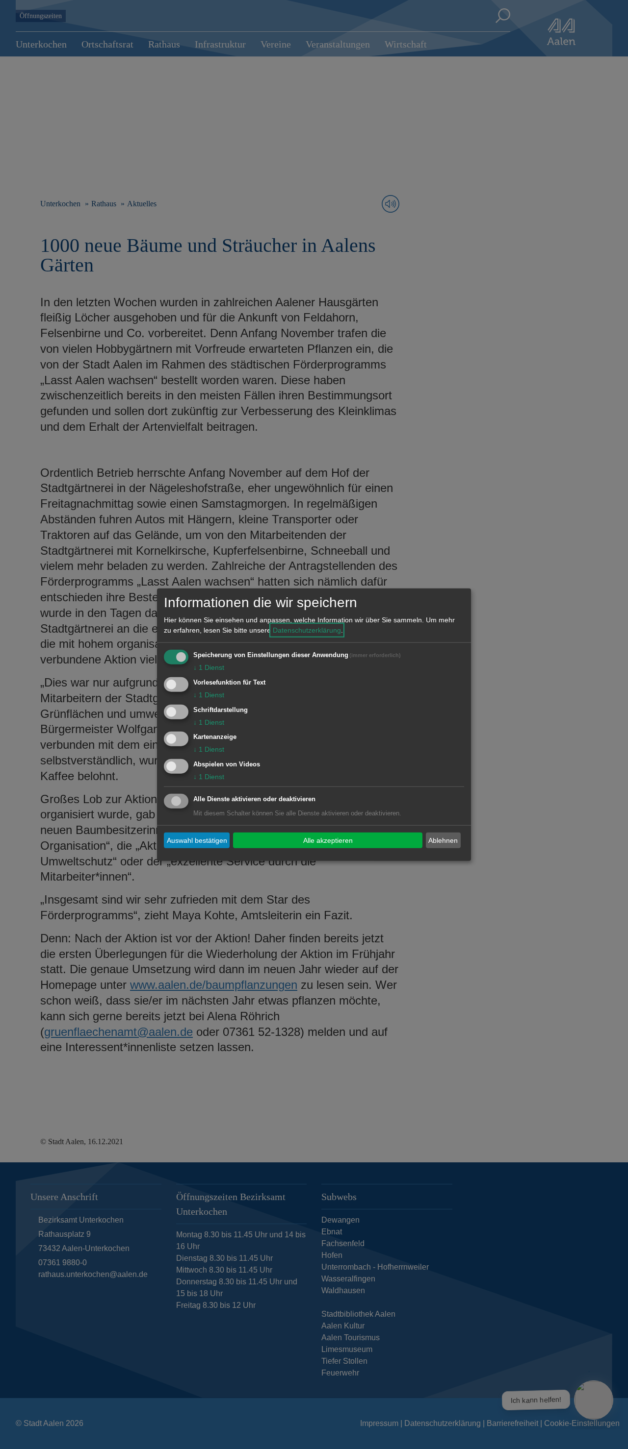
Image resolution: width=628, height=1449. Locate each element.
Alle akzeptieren (328, 840)
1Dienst (208, 667)
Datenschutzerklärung (307, 630)
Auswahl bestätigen (197, 840)
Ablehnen (443, 840)
